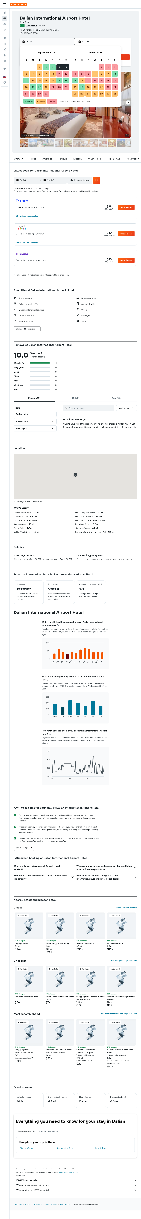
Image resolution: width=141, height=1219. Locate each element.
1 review (41, 25)
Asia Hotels (38, 1204)
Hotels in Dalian (101, 1148)
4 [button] (59, 67)
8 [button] (39, 73)
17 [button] (53, 80)
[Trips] (4, 69)
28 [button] (33, 93)
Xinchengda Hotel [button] (115, 943)
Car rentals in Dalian (65, 1148)
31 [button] (115, 93)
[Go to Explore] (4, 55)
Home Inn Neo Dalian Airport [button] (58, 1049)
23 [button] (46, 87)
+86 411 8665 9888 (29, 33)
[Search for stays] (4, 18)
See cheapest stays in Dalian (124, 960)
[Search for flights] (4, 12)
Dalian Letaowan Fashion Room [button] (60, 996)
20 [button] (26, 87)
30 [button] (46, 93)
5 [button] (66, 67)
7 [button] (32, 73)
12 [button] (66, 73)
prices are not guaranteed (68, 1172)
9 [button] (46, 73)
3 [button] (52, 67)
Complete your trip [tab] (26, 1131)
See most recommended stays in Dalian (119, 1013)
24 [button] (52, 87)
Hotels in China (51, 1204)
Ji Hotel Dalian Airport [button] (86, 943)
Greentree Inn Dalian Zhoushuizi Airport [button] (85, 1051)
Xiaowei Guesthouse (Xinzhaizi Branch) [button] (121, 998)
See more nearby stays (126, 907)
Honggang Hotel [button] (22, 1049)
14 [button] (33, 80)
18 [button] (59, 80)
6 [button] (26, 73)
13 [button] (26, 80)
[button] (5, 4)
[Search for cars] (4, 24)
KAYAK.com (18, 1204)
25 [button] (59, 87)
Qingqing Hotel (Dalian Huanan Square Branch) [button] (90, 998)
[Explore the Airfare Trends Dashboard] (4, 43)
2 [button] (46, 67)
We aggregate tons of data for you (32, 1185)
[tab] (34, 398)
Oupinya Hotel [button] (21, 943)
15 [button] (40, 80)
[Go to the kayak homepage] (18, 4)
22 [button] (39, 87)
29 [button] (39, 93)
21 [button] (33, 87)
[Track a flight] (4, 61)
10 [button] (53, 73)
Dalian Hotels (65, 1204)
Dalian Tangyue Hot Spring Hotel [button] (57, 944)
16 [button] (46, 80)
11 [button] (59, 73)
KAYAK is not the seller (27, 1180)
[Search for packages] (4, 30)
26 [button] (66, 87)
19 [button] (66, 80)
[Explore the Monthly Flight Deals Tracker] (4, 49)
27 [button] (26, 93)
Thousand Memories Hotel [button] (26, 996)
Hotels (27, 1204)
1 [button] (39, 67)
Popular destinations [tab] (48, 1131)
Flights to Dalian (26, 1148)
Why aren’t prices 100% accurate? (32, 1190)
